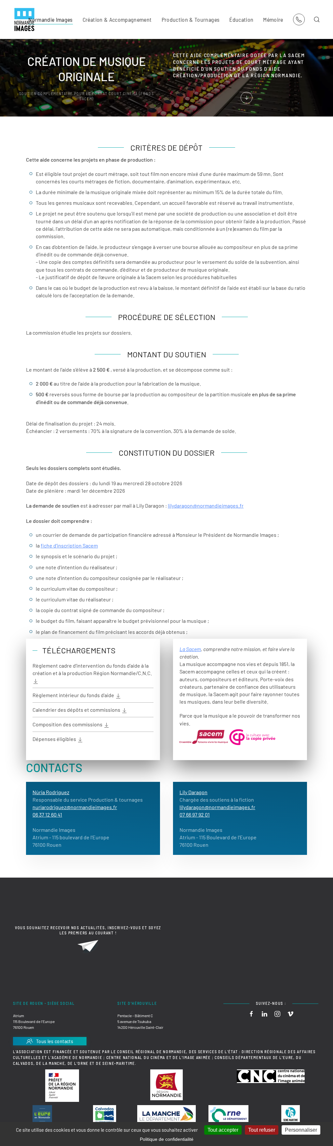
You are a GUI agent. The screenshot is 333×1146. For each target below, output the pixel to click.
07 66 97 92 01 (195, 814)
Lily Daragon (193, 792)
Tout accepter (222, 1130)
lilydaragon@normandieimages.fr (206, 505)
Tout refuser (261, 1130)
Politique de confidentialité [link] (166, 1139)
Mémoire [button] (273, 19)
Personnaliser (301, 1130)
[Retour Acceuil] (24, 19)
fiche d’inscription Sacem (69, 545)
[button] (316, 19)
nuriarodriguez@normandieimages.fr (75, 807)
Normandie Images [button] (50, 19)
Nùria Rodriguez (51, 792)
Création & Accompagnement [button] (117, 19)
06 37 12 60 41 (47, 814)
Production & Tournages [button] (191, 19)
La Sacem (190, 649)
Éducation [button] (241, 19)
